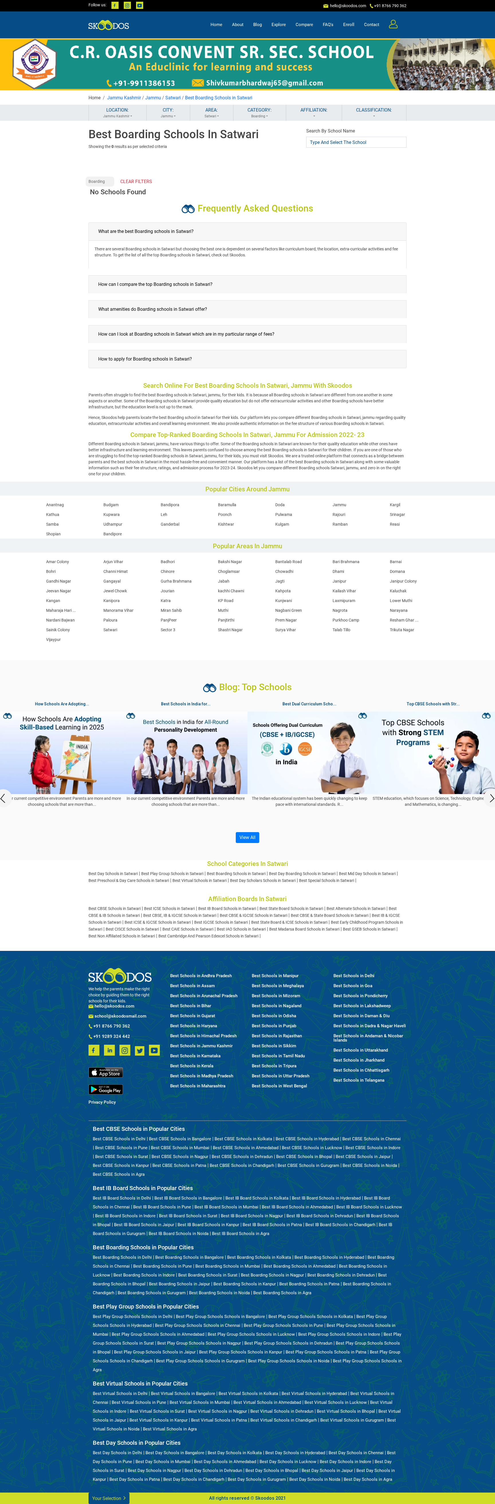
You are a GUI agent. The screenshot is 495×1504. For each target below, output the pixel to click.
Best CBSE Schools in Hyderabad (307, 1138)
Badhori (168, 561)
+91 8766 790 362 (111, 1026)
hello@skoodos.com (347, 5)
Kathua (52, 514)
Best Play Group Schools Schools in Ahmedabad (158, 1334)
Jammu (153, 97)
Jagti (279, 581)
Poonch (225, 514)
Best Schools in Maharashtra (197, 1086)
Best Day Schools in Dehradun (213, 1470)
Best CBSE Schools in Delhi (119, 1138)
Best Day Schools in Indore (345, 1461)
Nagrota (340, 610)
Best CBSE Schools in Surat (121, 1156)
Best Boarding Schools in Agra (282, 1292)
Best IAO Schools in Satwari (241, 929)
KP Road (225, 600)
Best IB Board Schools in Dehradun (319, 1215)
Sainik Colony (58, 630)
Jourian (167, 591)
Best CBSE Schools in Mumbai (180, 1147)
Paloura (110, 620)
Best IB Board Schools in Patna (272, 1224)
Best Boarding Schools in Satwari (218, 97)
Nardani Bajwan (60, 620)
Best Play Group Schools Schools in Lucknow (251, 1334)
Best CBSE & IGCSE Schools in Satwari (253, 915)
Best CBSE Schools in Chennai (371, 1138)
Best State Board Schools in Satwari (291, 908)
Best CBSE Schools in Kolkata (243, 1138)
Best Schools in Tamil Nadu (278, 1056)
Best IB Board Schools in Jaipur (144, 1224)
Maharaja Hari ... (61, 610)
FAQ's (328, 24)
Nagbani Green (288, 610)
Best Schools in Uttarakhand (360, 1050)
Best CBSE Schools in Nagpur (180, 1156)
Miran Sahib (171, 610)
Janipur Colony (403, 581)
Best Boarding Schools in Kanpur (244, 1284)
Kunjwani (283, 600)
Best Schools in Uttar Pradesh (280, 1076)
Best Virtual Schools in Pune (139, 1402)
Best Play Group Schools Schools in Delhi (132, 1316)
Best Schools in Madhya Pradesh (201, 1076)
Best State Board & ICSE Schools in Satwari (289, 922)
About (237, 24)
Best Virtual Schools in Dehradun (281, 1411)
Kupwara (111, 514)
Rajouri (339, 514)
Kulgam (282, 524)
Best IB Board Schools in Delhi (122, 1198)
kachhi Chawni (231, 591)
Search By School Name (330, 131)
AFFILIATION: (313, 110)
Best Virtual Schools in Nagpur (217, 1411)
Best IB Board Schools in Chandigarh (340, 1224)
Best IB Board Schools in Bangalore (188, 1198)
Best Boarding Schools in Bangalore (189, 1257)
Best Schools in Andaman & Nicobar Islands (368, 1038)
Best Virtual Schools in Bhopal (346, 1411)
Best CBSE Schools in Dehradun (242, 1156)
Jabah (223, 581)
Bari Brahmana (346, 561)
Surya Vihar (285, 630)
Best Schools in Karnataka (195, 1056)
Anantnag (55, 504)
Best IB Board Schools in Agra (240, 1233)
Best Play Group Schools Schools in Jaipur (155, 1352)
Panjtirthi (226, 620)
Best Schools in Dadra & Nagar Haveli (369, 1026)
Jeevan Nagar (58, 591)
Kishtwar (226, 524)
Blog (257, 24)
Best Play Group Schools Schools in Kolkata (310, 1316)
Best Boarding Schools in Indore (144, 1275)
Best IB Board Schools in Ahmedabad (297, 1207)
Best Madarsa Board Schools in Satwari (304, 929)
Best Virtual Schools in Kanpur (158, 1420)
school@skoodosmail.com (119, 1016)
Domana (397, 571)
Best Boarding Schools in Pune (162, 1266)
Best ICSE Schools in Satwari (169, 908)
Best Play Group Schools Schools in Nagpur (199, 1343)
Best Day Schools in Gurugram (257, 1479)
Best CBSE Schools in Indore (372, 1147)
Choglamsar (229, 571)
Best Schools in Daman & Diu (361, 1016)
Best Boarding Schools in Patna (309, 1284)
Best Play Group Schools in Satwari (172, 873)
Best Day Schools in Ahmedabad (225, 1461)
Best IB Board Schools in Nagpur (252, 1215)
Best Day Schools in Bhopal (271, 1470)
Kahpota (283, 591)
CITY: (167, 112)
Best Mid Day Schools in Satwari (367, 873)
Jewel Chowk (115, 591)
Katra (166, 600)
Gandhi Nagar (58, 581)
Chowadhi (284, 571)
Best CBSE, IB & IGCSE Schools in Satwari (179, 915)
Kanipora (111, 600)
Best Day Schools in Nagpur (154, 1470)
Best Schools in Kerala (191, 1066)
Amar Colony (57, 561)
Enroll (348, 24)
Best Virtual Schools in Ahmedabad (267, 1402)
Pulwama (283, 514)
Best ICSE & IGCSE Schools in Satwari (158, 922)
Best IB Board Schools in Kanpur (208, 1224)
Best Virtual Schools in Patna (219, 1420)
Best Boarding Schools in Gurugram (152, 1292)
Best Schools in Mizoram (276, 996)
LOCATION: (116, 112)
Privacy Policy (102, 1102)
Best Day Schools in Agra (368, 1479)
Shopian (53, 534)
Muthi (223, 610)
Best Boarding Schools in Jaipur (179, 1284)
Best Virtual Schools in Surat (157, 1411)
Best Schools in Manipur (275, 976)
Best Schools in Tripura (274, 1066)
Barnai (396, 561)
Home (216, 24)
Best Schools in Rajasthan (277, 1036)
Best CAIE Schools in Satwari (187, 929)
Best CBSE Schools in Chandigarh (242, 1165)
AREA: (211, 112)
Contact (371, 24)
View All (247, 837)
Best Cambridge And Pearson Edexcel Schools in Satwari (208, 936)
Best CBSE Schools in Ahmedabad (245, 1147)
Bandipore (112, 534)
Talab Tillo (341, 630)
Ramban (340, 524)
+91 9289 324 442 (111, 1036)
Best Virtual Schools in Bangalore (183, 1393)
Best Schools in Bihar (190, 1006)
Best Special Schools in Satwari (326, 880)
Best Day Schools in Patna (134, 1479)
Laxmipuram (344, 600)
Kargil (395, 504)
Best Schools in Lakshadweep (362, 1006)
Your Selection (107, 1498)
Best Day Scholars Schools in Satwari (263, 880)
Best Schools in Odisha (274, 1016)
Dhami (338, 571)
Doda (280, 504)
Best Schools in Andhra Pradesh (201, 976)
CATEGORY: (259, 112)
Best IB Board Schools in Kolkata (256, 1198)
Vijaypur (53, 639)
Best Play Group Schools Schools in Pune (283, 1325)
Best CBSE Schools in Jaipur (363, 1156)
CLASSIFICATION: (374, 110)
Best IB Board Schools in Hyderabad (326, 1198)
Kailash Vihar (344, 591)
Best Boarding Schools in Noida (219, 1292)
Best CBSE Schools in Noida (370, 1165)
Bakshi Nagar (230, 561)
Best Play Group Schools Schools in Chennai (197, 1325)
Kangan (53, 600)
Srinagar (397, 514)
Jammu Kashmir (124, 97)
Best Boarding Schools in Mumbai (227, 1266)
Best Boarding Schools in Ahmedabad (299, 1266)
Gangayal (112, 581)
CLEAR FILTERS (136, 181)
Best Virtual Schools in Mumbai (200, 1402)
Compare (304, 24)
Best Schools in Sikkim (274, 1046)
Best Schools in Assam (192, 986)
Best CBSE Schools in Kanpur (121, 1165)
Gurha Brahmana (176, 581)
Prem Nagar (286, 620)
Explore (279, 24)
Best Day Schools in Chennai (356, 1452)
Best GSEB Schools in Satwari (369, 929)
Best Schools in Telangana (358, 1080)
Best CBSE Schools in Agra (119, 1174)
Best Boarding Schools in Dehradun (341, 1275)
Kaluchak (398, 591)
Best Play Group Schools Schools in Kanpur (240, 1352)
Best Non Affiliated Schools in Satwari (122, 936)
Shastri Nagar (230, 630)
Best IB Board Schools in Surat (188, 1215)
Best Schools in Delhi (353, 976)
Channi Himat (115, 571)
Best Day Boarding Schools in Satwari (302, 873)
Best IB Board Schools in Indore (125, 1215)
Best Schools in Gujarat (192, 1016)
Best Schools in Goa (352, 986)
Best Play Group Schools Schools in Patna (326, 1352)
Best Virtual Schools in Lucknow (336, 1402)
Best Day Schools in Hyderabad (295, 1452)
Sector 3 (168, 630)
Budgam (111, 504)
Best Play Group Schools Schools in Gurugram (200, 1361)
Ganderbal (170, 524)
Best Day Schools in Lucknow (288, 1461)
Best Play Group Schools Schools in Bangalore (220, 1316)
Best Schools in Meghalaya (278, 986)
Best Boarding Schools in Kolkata (259, 1257)
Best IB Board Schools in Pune (162, 1207)
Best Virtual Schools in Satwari (199, 880)
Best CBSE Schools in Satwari (115, 908)
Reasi (395, 524)
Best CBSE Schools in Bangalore (180, 1138)
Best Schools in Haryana (193, 1026)
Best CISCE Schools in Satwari (132, 929)
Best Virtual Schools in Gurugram (352, 1420)
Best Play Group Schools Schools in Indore (339, 1334)
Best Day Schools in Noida (314, 1479)
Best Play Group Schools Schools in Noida (288, 1361)
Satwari (173, 97)
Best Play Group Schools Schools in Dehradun (288, 1343)
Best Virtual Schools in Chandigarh (283, 1420)
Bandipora (170, 504)
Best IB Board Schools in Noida (179, 1233)
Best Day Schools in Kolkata (235, 1452)
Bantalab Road (288, 561)
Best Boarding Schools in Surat (207, 1275)
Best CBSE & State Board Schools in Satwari (329, 915)
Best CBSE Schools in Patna (179, 1165)
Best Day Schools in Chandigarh (193, 1479)
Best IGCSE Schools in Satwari (221, 922)
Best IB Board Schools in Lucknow (369, 1207)
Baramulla (227, 504)
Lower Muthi (401, 600)
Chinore (167, 571)
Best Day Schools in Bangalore (175, 1452)
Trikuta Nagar (402, 630)
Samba (52, 524)
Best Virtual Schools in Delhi (120, 1393)
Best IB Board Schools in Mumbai (226, 1207)
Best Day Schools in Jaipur (327, 1470)
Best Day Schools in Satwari (113, 873)
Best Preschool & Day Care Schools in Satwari (129, 880)
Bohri (51, 571)
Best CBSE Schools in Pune (121, 1147)
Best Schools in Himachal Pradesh (203, 1036)
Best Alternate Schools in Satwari (356, 908)
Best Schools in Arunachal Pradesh (203, 996)
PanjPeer (169, 620)
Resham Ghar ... (404, 620)
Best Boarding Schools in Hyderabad (329, 1257)
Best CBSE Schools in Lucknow (312, 1147)
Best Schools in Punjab (274, 1026)
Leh (164, 514)
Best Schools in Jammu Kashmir (201, 1046)
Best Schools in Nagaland (276, 1006)
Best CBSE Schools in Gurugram (308, 1165)
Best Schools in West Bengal (279, 1086)
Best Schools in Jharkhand (358, 1060)
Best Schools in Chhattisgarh (361, 1070)
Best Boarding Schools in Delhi (122, 1257)
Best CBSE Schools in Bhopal (304, 1156)
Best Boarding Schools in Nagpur (272, 1275)
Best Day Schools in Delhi (117, 1452)
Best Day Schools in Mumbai (162, 1461)
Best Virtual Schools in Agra (170, 1429)
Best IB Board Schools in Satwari (227, 908)
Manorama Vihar (118, 610)
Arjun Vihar (113, 561)
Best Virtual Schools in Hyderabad (314, 1393)
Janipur (339, 581)
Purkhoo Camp (346, 620)
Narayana (399, 610)
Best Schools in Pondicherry (360, 996)
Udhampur (112, 524)
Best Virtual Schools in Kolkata (248, 1393)
